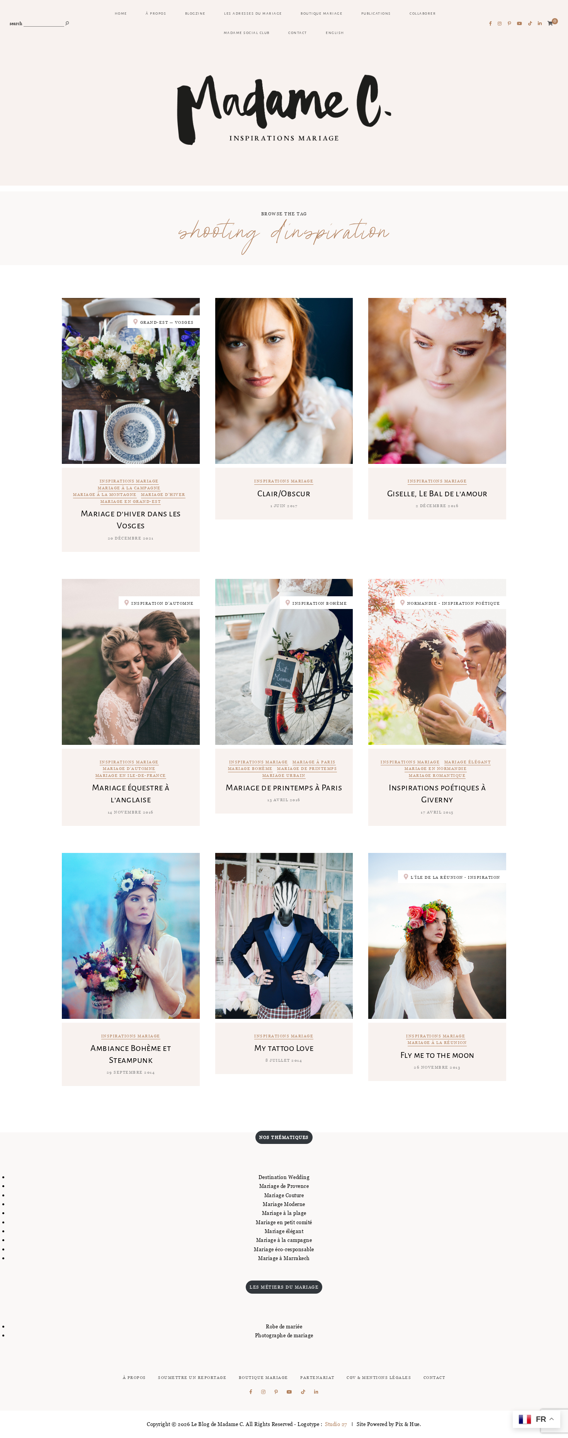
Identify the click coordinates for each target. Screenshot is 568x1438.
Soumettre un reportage (192, 1377)
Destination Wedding (284, 1177)
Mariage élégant (467, 762)
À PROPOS (156, 13)
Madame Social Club (247, 33)
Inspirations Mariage (129, 481)
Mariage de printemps (307, 769)
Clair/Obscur (283, 493)
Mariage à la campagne (129, 488)
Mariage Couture (284, 1195)
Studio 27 (335, 1424)
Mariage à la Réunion (437, 1043)
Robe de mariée (284, 1326)
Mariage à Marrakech (284, 1258)
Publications (376, 13)
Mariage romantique (437, 776)
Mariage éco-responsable (284, 1249)
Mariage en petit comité (284, 1222)
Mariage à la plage (284, 1213)
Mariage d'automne (129, 769)
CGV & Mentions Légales (379, 1377)
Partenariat (317, 1377)
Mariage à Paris (314, 762)
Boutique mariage (321, 13)
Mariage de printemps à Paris (284, 787)
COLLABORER (423, 13)
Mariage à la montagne (105, 495)
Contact (297, 33)
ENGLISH (335, 33)
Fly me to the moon (437, 1055)
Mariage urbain (284, 776)
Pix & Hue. (408, 1424)
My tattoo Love (284, 1048)
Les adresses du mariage (253, 13)
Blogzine (195, 13)
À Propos (134, 1377)
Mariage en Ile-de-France (130, 776)
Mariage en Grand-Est (130, 502)
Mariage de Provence (284, 1186)
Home (121, 13)
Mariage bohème (250, 769)
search (16, 24)
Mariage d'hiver (163, 495)
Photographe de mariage (284, 1335)
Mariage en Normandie (436, 769)
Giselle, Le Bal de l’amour (437, 493)
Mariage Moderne (284, 1204)
